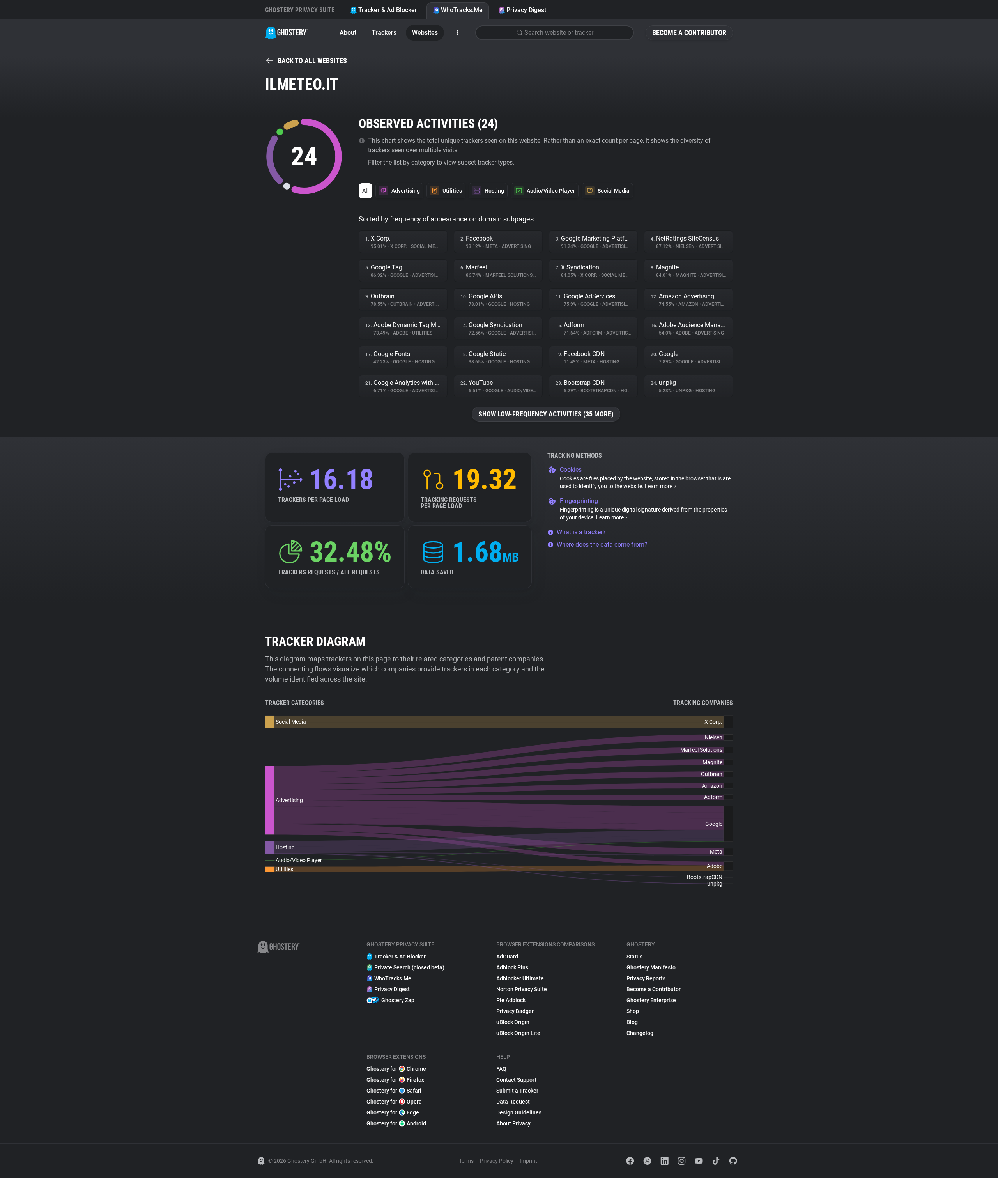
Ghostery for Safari (393, 1091)
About (348, 32)
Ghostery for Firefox (395, 1080)
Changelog (639, 1033)
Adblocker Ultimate (520, 978)
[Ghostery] (286, 33)
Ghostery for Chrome (396, 1069)
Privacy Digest (526, 10)
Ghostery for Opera (394, 1101)
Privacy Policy (496, 1161)
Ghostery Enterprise (651, 1000)
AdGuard (507, 956)
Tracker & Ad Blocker (387, 10)
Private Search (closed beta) (409, 967)
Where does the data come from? (602, 544)
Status (634, 956)
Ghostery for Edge (392, 1112)
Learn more (658, 486)
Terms (466, 1161)
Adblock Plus (512, 967)
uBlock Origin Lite (518, 1033)
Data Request (513, 1101)
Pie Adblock (511, 1000)
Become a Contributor (689, 32)
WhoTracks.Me (462, 10)
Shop (632, 1011)
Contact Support (516, 1080)
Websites (425, 32)
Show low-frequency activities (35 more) (546, 414)
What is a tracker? (581, 532)
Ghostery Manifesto (651, 967)
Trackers (384, 32)
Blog (632, 1022)
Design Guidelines (518, 1112)
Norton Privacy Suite (521, 989)
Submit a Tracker (517, 1091)
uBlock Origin (512, 1022)
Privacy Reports (645, 978)
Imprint (528, 1161)
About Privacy (513, 1123)
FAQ (501, 1069)
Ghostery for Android (396, 1123)
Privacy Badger (515, 1011)
